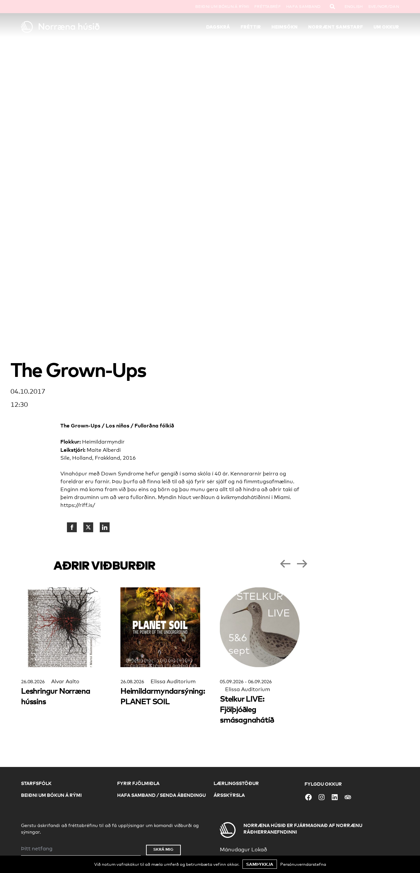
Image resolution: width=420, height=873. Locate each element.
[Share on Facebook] (72, 527)
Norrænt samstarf (335, 27)
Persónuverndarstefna (303, 864)
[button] (285, 563)
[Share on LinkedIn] (105, 527)
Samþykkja (259, 864)
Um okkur (386, 27)
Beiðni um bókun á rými (222, 6)
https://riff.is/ (77, 505)
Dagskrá (218, 27)
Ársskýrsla (229, 795)
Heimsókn (284, 27)
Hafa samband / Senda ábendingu (161, 795)
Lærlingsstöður (236, 783)
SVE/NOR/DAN (383, 6)
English (354, 6)
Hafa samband (303, 6)
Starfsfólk (36, 783)
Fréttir (251, 27)
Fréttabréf (267, 6)
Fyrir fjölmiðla (138, 783)
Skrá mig (163, 849)
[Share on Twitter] (88, 527)
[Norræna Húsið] (68, 27)
